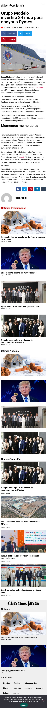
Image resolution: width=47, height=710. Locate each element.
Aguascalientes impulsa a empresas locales (20, 306)
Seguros (39, 688)
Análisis (17, 683)
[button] (43, 4)
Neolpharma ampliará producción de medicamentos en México (17, 341)
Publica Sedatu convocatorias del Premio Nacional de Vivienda (19, 637)
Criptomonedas (31, 683)
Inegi (22, 157)
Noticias (6, 683)
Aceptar (24, 705)
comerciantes (38, 87)
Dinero (5, 688)
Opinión (16, 693)
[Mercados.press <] (16, 5)
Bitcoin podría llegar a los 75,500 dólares (19, 273)
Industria (6, 27)
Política (6, 693)
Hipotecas (17, 688)
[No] (43, 701)
